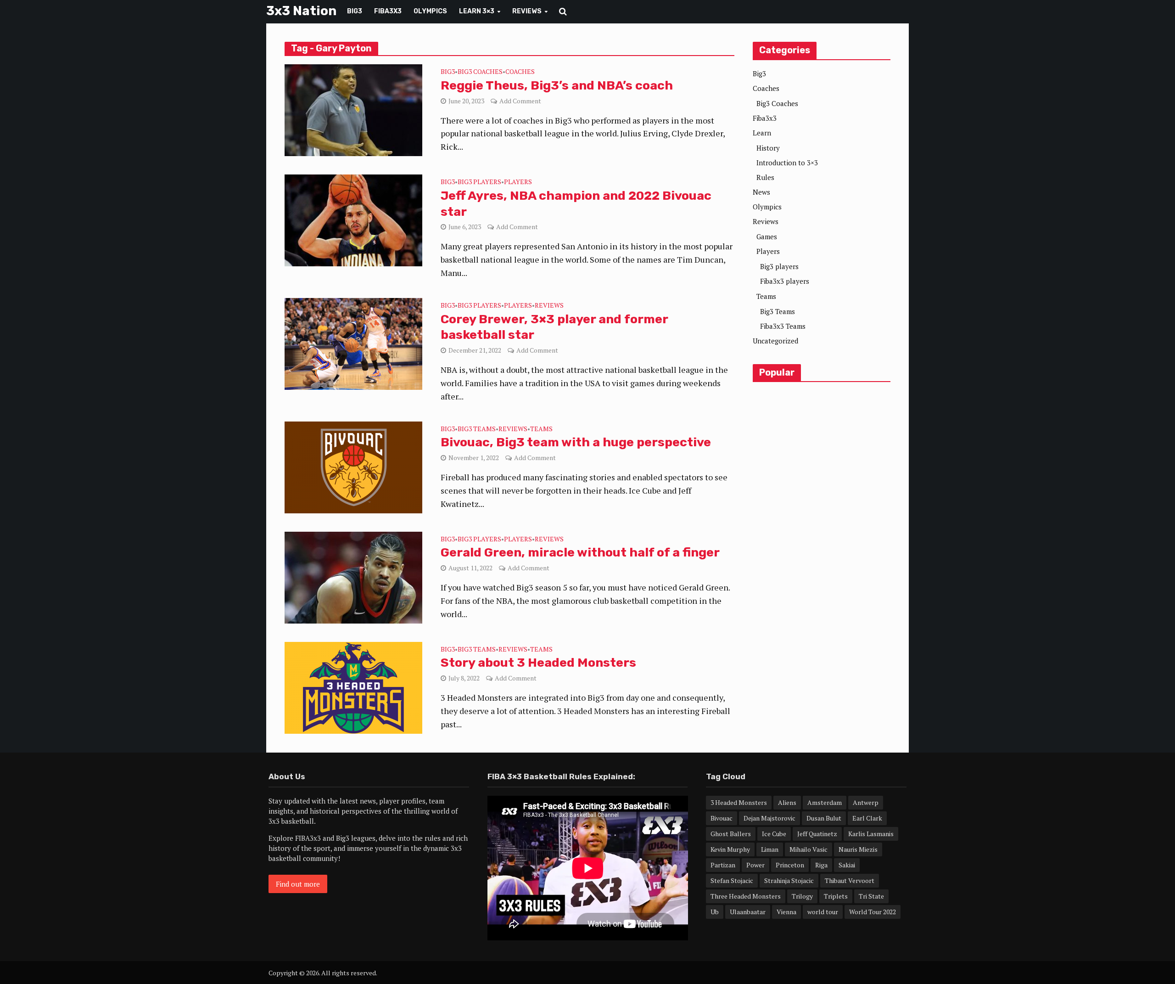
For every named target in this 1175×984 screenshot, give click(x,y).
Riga (821, 864)
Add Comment (520, 100)
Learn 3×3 (476, 11)
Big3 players (479, 182)
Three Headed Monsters (746, 896)
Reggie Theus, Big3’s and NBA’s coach (557, 85)
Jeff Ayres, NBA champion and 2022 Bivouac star (576, 203)
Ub (715, 911)
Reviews (527, 11)
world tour (822, 911)
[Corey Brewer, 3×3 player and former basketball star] (353, 342)
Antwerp (865, 802)
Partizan (723, 864)
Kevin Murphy (730, 849)
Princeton (790, 864)
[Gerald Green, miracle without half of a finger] (353, 576)
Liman (769, 849)
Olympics (430, 11)
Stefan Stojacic (732, 880)
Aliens (787, 802)
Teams (541, 429)
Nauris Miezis (858, 849)
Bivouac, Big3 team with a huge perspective (576, 442)
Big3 (354, 11)
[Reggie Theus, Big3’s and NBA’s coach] (353, 109)
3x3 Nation (301, 10)
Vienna (786, 911)
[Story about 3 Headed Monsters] (353, 686)
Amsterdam (824, 802)
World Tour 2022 (872, 911)
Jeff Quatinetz (817, 833)
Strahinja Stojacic (789, 880)
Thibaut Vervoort (849, 880)
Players (518, 182)
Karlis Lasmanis (871, 833)
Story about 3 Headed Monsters (538, 662)
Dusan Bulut (823, 818)
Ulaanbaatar (748, 911)
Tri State (871, 896)
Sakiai (847, 864)
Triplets (836, 896)
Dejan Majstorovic (769, 818)
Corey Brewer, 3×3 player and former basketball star (554, 327)
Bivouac (722, 818)
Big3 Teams (477, 429)
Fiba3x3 (388, 11)
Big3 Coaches (480, 72)
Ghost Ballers (731, 833)
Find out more (298, 883)
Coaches (520, 72)
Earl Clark (867, 818)
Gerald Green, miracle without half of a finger (580, 552)
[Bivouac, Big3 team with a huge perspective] (353, 466)
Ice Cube (774, 833)
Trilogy (802, 896)
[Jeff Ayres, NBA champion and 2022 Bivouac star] (353, 219)
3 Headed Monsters (739, 802)
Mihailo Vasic (808, 849)
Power (755, 864)
